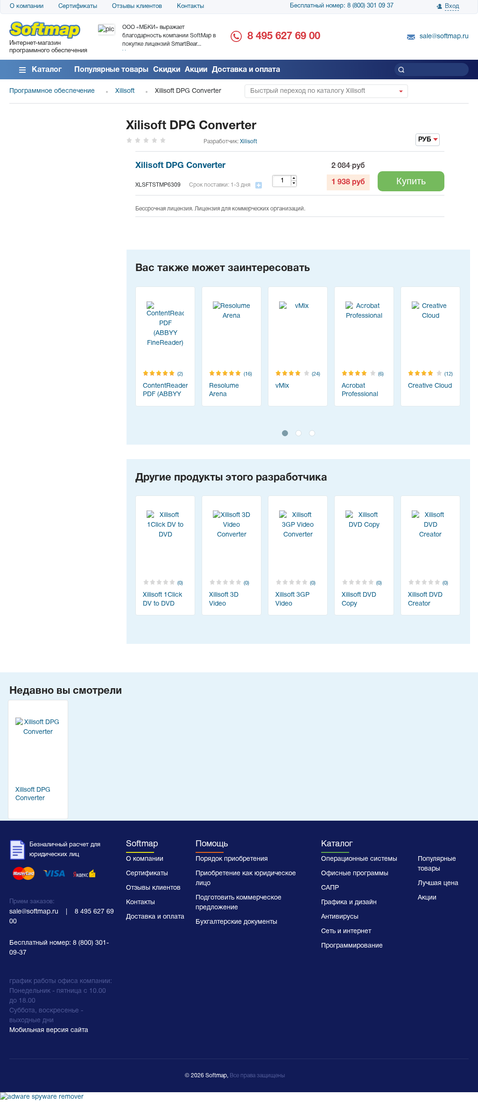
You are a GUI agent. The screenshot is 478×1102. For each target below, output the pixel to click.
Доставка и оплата (246, 70)
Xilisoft (248, 141)
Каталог (47, 70)
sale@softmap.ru (444, 37)
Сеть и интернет (346, 931)
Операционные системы (359, 859)
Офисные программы (354, 874)
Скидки (166, 70)
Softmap (142, 844)
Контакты (190, 6)
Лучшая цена (438, 883)
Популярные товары (111, 70)
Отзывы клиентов (137, 6)
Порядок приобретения (232, 859)
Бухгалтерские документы (236, 922)
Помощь (212, 844)
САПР (330, 888)
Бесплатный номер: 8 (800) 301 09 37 (342, 6)
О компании (26, 6)
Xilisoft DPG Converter (180, 166)
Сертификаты (77, 6)
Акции (196, 70)
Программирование (352, 946)
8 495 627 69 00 (283, 36)
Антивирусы (339, 917)
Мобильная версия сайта (48, 1030)
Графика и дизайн (349, 903)
